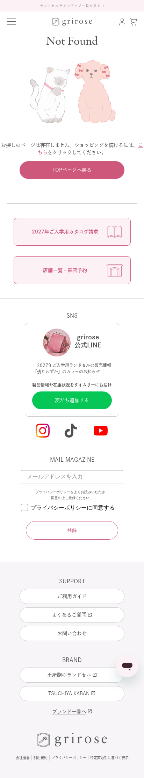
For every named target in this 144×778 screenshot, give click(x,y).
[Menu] (11, 21)
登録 (72, 530)
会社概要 (23, 757)
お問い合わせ (72, 633)
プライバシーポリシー (52, 492)
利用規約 (41, 757)
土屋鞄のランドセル (72, 675)
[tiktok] (72, 431)
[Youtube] (101, 431)
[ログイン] (122, 22)
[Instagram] (42, 431)
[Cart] (133, 22)
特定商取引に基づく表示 (109, 757)
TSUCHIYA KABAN (72, 693)
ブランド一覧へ (72, 711)
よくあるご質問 (72, 615)
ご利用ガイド (72, 596)
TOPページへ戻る (72, 169)
